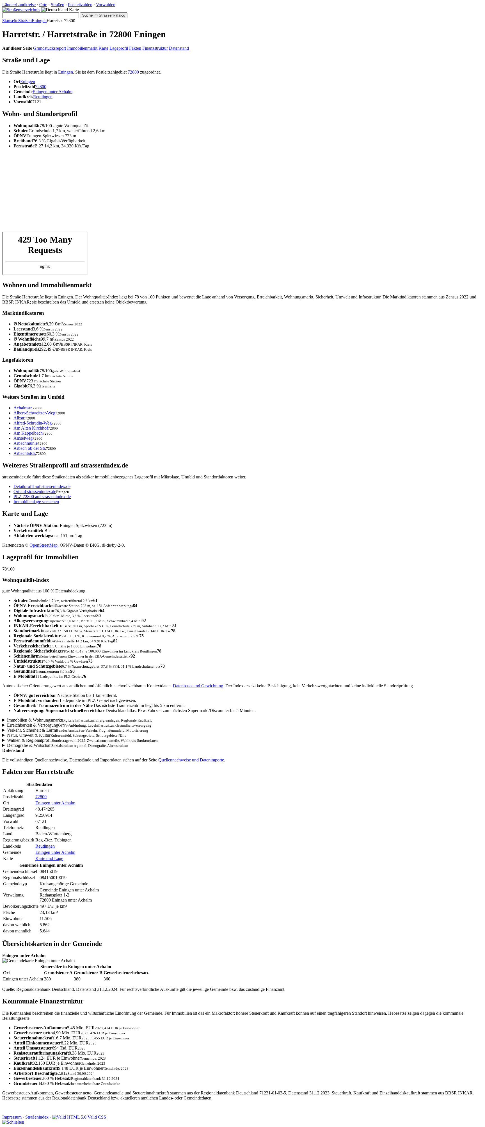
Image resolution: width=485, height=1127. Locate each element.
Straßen (57, 4)
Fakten (135, 48)
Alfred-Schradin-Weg (32, 423)
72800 (133, 72)
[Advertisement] (170, 192)
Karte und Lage (49, 858)
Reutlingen (42, 96)
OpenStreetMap (43, 545)
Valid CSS (97, 1117)
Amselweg (23, 438)
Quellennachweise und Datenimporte (191, 760)
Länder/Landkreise (19, 4)
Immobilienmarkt (82, 48)
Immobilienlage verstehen (36, 501)
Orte (43, 4)
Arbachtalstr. (24, 453)
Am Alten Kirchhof (30, 428)
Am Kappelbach (28, 433)
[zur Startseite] (21, 9)
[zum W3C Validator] (69, 1117)
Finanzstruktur (155, 48)
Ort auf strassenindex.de (34, 491)
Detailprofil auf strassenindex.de (41, 486)
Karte (103, 48)
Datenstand (179, 48)
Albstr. (19, 418)
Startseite (10, 20)
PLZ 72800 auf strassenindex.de (42, 496)
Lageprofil (118, 48)
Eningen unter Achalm (52, 91)
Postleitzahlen (80, 4)
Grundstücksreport (49, 48)
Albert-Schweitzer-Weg (34, 412)
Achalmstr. (23, 407)
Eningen (39, 20)
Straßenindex (37, 1117)
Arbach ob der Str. (29, 448)
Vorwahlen (105, 4)
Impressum (12, 1117)
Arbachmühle (25, 443)
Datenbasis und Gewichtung (198, 685)
